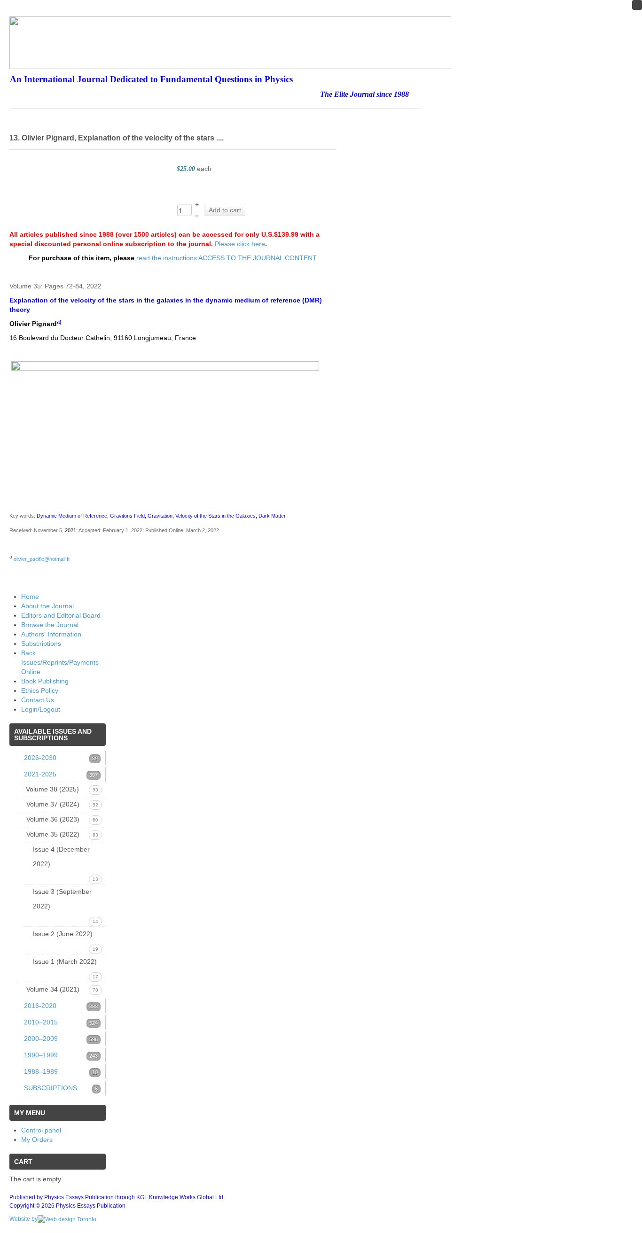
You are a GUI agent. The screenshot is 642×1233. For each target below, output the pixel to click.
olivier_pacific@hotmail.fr (42, 559)
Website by (23, 1219)
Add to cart (225, 210)
